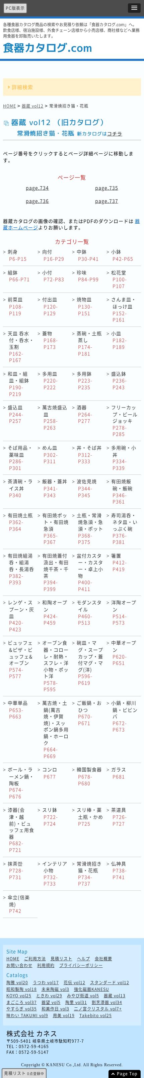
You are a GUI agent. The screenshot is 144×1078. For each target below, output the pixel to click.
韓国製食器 (89, 776)
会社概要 (103, 959)
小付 (53, 276)
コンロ (49, 773)
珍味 (88, 276)
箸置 (119, 562)
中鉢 (88, 255)
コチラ (114, 133)
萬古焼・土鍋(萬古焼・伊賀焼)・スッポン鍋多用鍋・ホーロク (55, 729)
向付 (53, 255)
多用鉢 (84, 380)
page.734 (37, 187)
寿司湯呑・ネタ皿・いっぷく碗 (124, 528)
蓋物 (50, 340)
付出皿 (50, 306)
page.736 (37, 200)
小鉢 (122, 255)
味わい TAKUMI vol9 (27, 1015)
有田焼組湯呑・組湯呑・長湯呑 (21, 568)
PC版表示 (15, 8)
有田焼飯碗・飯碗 (122, 491)
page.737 (106, 200)
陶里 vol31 (76, 1002)
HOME (9, 106)
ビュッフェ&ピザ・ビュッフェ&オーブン (20, 659)
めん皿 (50, 454)
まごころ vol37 (21, 1002)
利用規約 (46, 965)
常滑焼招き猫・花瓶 (89, 873)
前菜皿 (15, 306)
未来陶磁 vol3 (55, 989)
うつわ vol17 (46, 983)
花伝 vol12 (74, 983)
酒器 (84, 414)
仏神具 (119, 870)
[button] (134, 8)
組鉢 (19, 276)
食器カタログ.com (47, 47)
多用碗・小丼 (123, 457)
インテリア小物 (54, 873)
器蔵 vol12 (33, 106)
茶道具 (119, 816)
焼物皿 (84, 306)
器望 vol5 (51, 1002)
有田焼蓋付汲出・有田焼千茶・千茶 (55, 572)
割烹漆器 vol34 (107, 1002)
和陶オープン (54, 612)
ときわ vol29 (49, 996)
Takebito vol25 (95, 1015)
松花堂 (119, 279)
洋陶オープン (123, 612)
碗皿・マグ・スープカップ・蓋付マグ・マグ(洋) (90, 662)
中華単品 (18, 709)
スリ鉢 (50, 816)
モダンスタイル (89, 612)
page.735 (106, 187)
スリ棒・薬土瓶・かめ (90, 816)
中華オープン (123, 652)
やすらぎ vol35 (21, 1009)
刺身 (17, 255)
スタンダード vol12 (109, 983)
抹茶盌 (15, 870)
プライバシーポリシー (81, 965)
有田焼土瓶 (20, 522)
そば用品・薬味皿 (20, 457)
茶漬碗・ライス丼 (20, 488)
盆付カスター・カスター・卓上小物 (90, 572)
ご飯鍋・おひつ (89, 712)
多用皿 (50, 380)
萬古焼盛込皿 (54, 417)
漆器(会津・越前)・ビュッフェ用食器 (21, 829)
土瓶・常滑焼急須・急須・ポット (90, 528)
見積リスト (61, 959)
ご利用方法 (35, 959)
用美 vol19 (64, 1015)
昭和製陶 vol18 (21, 989)
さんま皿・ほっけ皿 (123, 309)
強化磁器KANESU (91, 989)
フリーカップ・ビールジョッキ (124, 420)
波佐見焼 (87, 488)
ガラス (118, 773)
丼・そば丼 (89, 454)
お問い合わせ (19, 965)
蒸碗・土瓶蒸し (89, 343)
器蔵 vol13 (115, 996)
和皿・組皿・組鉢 (18, 383)
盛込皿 (15, 414)
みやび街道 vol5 (83, 996)
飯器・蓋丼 (54, 488)
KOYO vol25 (18, 996)
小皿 (119, 340)
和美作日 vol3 (55, 1009)
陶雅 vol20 (17, 983)
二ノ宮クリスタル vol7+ (98, 1009)
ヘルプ (83, 959)
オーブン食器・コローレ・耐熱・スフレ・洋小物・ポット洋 (55, 665)
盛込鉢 (119, 380)
